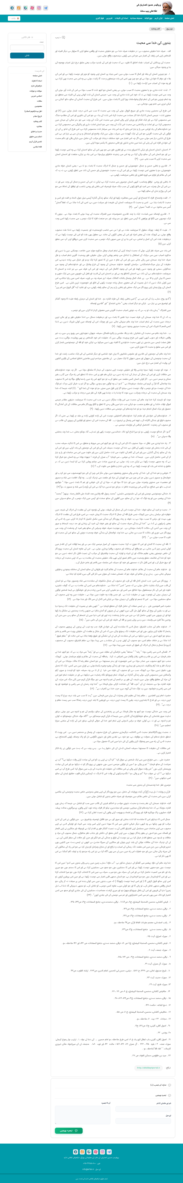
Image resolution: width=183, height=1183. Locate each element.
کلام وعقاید (155, 29)
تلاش (27, 55)
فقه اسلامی (37, 146)
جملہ (41, 42)
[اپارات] (32, 8)
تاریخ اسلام (37, 116)
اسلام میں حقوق (35, 136)
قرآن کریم (158, 18)
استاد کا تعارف (37, 81)
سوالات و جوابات (36, 91)
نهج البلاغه (148, 18)
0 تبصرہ (58, 37)
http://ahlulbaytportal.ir (148, 1067)
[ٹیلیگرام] (45, 8)
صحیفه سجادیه (136, 18)
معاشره (39, 126)
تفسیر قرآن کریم (35, 141)
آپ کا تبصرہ (106, 1103)
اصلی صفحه (169, 18)
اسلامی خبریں (36, 96)
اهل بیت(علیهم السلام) (33, 111)
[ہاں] (25, 8)
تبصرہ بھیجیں (66, 1131)
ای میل (168, 1115)
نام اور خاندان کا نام (164, 1103)
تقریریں (109, 18)
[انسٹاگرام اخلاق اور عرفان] (38, 8)
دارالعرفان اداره (36, 86)
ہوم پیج (169, 29)
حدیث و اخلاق (36, 131)
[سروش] (12, 8)
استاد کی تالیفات (121, 18)
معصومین (38, 106)
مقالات (39, 101)
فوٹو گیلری (100, 18)
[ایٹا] (18, 8)
